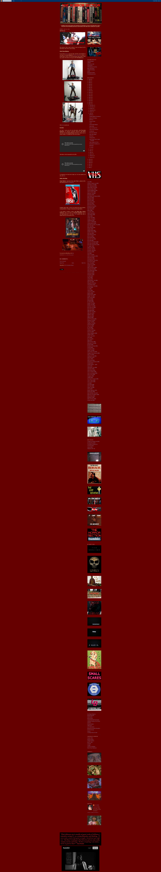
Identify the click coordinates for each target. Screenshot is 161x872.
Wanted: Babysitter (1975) (92, 390)
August (91, 111)
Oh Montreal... (92, 131)
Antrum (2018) (90, 447)
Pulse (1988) (89, 337)
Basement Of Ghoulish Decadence (93, 728)
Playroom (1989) (90, 328)
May (91, 150)
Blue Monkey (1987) (91, 207)
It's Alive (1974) (90, 276)
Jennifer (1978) (90, 278)
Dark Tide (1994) (90, 226)
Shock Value (91, 126)
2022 (90, 85)
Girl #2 (88, 71)
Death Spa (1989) (90, 233)
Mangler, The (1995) (91, 296)
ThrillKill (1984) (90, 377)
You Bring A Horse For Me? (92, 732)
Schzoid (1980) (90, 347)
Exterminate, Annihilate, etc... (94, 143)
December (92, 105)
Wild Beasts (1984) (90, 397)
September (92, 110)
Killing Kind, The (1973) (91, 283)
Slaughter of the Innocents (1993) (93, 353)
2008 (90, 162)
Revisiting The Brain (91, 72)
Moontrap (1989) (90, 300)
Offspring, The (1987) (91, 320)
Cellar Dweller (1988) (91, 214)
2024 (90, 82)
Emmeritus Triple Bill (91, 248)
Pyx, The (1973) (90, 338)
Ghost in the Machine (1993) (92, 256)
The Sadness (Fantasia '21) (92, 444)
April (91, 152)
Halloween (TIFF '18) (91, 448)
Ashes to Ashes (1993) (91, 191)
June (91, 149)
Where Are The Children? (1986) (93, 394)
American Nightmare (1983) (92, 190)
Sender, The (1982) (90, 350)
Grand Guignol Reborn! (93, 124)
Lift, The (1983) (90, 287)
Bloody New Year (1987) (91, 206)
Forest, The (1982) (90, 254)
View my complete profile (92, 812)
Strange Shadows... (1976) (92, 364)
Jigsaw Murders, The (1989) (92, 280)
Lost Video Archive (90, 726)
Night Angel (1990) (90, 310)
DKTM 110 (91, 136)
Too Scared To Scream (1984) (92, 378)
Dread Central (89, 716)
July (91, 113)
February (91, 155)
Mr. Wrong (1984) (90, 301)
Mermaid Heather (90, 724)
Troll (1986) (89, 383)
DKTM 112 (91, 114)
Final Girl (89, 722)
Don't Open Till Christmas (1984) (93, 244)
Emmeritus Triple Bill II (91, 250)
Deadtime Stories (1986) (91, 231)
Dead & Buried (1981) (91, 227)
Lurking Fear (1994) (90, 291)
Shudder (88, 745)
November (92, 106)
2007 (90, 164)
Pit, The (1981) (90, 327)
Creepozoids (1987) (90, 220)
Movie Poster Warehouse (92, 747)
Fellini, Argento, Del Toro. (94, 142)
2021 (90, 87)
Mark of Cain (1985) (91, 297)
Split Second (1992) (91, 360)
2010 (90, 159)
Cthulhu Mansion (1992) (91, 223)
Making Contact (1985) (91, 294)
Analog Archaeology (91, 69)
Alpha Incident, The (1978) (92, 187)
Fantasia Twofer (92, 121)
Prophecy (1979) (90, 334)
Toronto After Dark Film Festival (93, 719)
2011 (90, 103)
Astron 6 (88, 731)
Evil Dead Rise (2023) (91, 442)
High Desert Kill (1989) (91, 268)
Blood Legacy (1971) (91, 201)
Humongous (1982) (90, 274)
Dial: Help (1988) (90, 240)
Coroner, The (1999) (91, 217)
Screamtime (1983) (90, 348)
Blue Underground (70, 182)
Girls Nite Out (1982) (91, 261)
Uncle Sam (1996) (90, 385)
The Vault (89, 743)
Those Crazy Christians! (93, 129)
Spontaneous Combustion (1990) (93, 361)
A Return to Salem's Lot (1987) (93, 183)
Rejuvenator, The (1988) (91, 343)
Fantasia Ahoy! (92, 137)
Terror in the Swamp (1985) (92, 373)
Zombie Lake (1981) (91, 400)
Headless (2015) (90, 266)
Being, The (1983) (90, 197)
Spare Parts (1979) (90, 357)
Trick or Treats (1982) (91, 380)
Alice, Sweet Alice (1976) (92, 186)
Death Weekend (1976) (91, 234)
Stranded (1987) (90, 363)
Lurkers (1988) (90, 290)
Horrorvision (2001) (90, 273)
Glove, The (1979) (90, 263)
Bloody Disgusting (90, 715)
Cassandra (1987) (90, 211)
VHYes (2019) (89, 388)
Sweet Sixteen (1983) (91, 370)
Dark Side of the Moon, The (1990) (93, 224)
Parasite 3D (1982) (90, 324)
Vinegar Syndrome (90, 740)
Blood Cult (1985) (90, 200)
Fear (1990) (89, 253)
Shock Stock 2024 (90, 64)
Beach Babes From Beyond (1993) (93, 196)
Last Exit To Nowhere (91, 746)
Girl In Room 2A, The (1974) (92, 260)
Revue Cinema (90, 718)
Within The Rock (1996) (91, 398)
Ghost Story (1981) (90, 257)
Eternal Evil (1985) (90, 251)
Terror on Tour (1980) (91, 374)
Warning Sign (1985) (91, 391)
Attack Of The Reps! (93, 118)
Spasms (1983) (90, 358)
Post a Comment (63, 261)
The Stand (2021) (90, 445)
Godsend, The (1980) (91, 264)
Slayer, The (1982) (90, 354)
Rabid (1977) (89, 340)
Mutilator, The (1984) (91, 303)
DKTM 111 (91, 119)
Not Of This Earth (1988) (91, 318)
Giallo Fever (89, 725)
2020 (90, 89)
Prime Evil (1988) (90, 331)
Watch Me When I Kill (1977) (92, 393)
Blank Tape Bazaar (90, 68)
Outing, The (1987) (90, 321)
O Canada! (91, 147)
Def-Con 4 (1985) (90, 236)
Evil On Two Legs (90, 729)
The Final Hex (90, 65)
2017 (90, 94)
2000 (90, 167)
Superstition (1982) (90, 368)
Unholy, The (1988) (90, 387)
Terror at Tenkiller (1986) (91, 371)
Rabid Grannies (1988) (91, 341)
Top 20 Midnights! (90, 61)
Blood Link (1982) (90, 203)
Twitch (76, 214)
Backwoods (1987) (90, 194)
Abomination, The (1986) (91, 184)
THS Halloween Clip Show (92, 66)
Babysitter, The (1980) (91, 193)
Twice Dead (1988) (90, 384)
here (62, 125)
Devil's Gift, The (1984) (91, 238)
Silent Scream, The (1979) (92, 351)
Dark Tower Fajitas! (92, 134)
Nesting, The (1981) (91, 304)
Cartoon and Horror (76, 55)
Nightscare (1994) (90, 316)
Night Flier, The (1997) (91, 311)
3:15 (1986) (89, 181)
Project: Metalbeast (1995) (92, 333)
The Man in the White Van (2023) (93, 441)
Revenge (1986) (90, 344)
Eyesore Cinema (90, 739)
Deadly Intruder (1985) (91, 230)
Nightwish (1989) (90, 317)
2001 (90, 165)
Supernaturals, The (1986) (92, 367)
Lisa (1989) (89, 288)
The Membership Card (91, 74)
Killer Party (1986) (90, 281)
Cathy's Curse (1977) (91, 213)
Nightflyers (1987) (90, 314)
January (91, 157)
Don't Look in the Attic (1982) (92, 243)
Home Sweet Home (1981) (92, 270)
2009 (90, 160)
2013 (90, 100)
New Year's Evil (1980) (91, 307)
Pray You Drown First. (93, 127)
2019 (90, 90)
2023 (90, 84)
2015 (90, 97)
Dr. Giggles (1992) (90, 246)
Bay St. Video (90, 742)
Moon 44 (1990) (90, 298)
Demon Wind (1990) (91, 237)
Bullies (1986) (89, 210)
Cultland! (89, 62)
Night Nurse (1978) (90, 313)
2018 (90, 92)
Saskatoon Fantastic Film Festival (93, 721)
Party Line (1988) (90, 326)
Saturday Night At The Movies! (95, 116)
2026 (90, 79)
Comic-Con (67, 53)
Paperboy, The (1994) (91, 323)
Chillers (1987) (90, 216)
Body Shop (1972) (90, 208)
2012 (90, 102)
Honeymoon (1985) (90, 271)
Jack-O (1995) (90, 277)
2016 (90, 95)
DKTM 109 (91, 145)
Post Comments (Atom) (69, 265)
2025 (90, 81)
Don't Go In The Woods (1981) (92, 241)
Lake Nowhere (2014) (91, 284)
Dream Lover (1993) (91, 247)
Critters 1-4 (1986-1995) (91, 221)
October (91, 108)
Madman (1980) (90, 293)
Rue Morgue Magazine (91, 714)
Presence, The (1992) (91, 330)
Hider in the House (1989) (92, 267)
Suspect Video (90, 737)
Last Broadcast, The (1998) (92, 286)
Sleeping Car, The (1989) (91, 356)
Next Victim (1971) (90, 308)
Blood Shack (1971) (91, 204)
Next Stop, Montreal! (93, 132)
